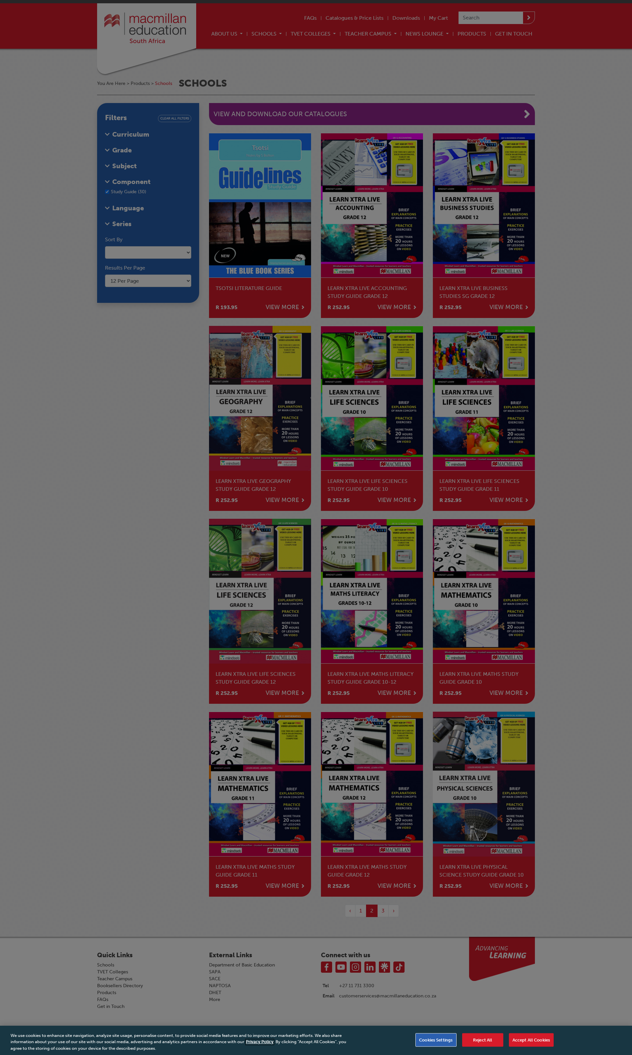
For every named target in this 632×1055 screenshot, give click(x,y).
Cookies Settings (436, 1039)
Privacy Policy (260, 1042)
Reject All (482, 1039)
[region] (316, 1040)
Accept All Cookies (531, 1039)
